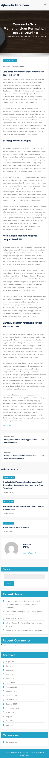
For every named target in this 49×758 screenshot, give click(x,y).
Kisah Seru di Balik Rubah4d (16, 527)
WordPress (24, 752)
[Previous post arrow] (43, 439)
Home (5, 36)
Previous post (9, 437)
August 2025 (11, 712)
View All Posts (28, 553)
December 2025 (12, 695)
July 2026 (9, 666)
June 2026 (10, 670)
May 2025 (9, 725)
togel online (7, 425)
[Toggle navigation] (45, 5)
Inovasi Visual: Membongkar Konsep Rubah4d (24, 630)
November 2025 (12, 700)
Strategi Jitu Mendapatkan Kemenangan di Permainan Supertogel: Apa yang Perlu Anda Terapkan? (23, 485)
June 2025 (10, 721)
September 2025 (12, 708)
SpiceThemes (24, 755)
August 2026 (11, 662)
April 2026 (10, 679)
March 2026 (10, 683)
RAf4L (7, 67)
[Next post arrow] (43, 455)
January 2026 (11, 691)
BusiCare (39, 752)
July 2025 (9, 717)
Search (6, 569)
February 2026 (11, 687)
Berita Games (18, 67)
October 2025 (11, 704)
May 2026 (9, 674)
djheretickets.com (15, 5)
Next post (7, 452)
